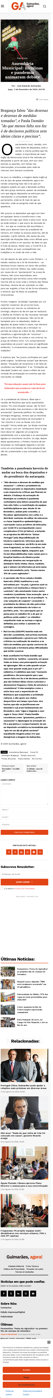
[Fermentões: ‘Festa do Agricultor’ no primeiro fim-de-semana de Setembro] (8, 972)
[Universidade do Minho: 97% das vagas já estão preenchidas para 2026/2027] (8, 997)
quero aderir (23, 882)
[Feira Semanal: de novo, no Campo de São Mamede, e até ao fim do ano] (8, 1022)
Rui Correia (37, 759)
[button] (49, 1342)
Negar (26, 1377)
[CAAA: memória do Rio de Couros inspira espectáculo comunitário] (8, 1010)
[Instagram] (26, 1294)
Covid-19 (34, 752)
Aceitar (26, 1370)
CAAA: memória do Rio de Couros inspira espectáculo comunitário (29, 1010)
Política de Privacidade (24, 889)
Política (22, 58)
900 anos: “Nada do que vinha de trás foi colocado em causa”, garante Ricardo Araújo (23, 1136)
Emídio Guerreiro (28, 755)
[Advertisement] (26, 924)
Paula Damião (24, 759)
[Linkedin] (21, 852)
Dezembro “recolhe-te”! (11, 770)
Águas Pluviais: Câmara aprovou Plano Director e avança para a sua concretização (24, 1184)
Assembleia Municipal (18, 752)
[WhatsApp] (27, 852)
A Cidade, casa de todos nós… (35, 770)
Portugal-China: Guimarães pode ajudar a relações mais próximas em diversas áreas (23, 1086)
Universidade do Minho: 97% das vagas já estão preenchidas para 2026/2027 (32, 997)
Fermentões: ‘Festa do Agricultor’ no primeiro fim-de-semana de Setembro (32, 971)
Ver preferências (26, 1384)
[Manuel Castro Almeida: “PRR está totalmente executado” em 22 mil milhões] (8, 984)
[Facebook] (15, 852)
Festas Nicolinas (9, 759)
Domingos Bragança (10, 755)
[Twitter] (11, 1294)
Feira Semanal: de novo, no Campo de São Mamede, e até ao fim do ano (32, 1022)
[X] (9, 852)
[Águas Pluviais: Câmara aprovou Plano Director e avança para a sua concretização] (24, 1163)
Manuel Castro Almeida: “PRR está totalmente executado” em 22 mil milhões (31, 984)
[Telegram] (34, 852)
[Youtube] (33, 1294)
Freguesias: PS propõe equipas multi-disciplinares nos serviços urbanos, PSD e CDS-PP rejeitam (23, 1233)
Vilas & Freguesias (9, 1334)
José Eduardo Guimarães (29, 86)
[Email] (40, 852)
